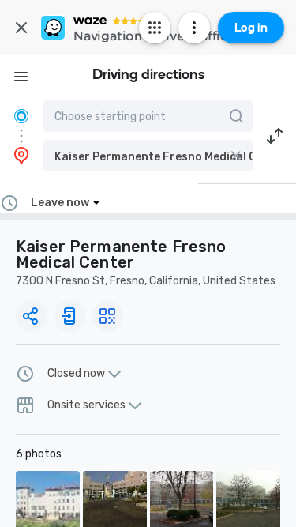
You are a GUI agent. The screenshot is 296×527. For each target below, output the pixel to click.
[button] (148, 155)
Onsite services (86, 405)
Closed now (76, 373)
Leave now (60, 202)
